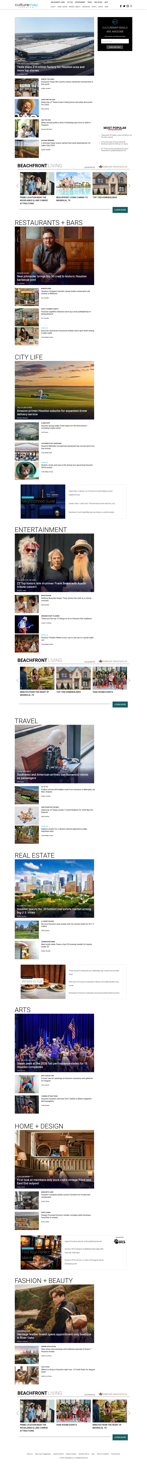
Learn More (120, 210)
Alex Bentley (45, 109)
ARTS (23, 1010)
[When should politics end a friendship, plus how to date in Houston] (27, 128)
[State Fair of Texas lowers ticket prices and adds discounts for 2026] (27, 108)
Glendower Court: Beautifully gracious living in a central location (91, 512)
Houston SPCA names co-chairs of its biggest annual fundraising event (84, 1262)
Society (53, 7)
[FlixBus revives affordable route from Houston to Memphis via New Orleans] (27, 795)
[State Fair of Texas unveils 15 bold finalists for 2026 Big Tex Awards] (27, 815)
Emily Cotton (21, 1187)
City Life (70, 2)
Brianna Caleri (21, 590)
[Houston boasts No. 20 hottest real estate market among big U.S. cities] (54, 889)
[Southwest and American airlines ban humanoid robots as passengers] (54, 754)
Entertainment (80, 2)
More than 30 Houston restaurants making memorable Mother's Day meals (94, 984)
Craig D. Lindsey (46, 623)
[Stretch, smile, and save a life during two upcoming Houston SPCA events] (27, 471)
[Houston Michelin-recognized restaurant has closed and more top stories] (27, 452)
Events (100, 7)
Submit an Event (58, 1454)
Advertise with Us (83, 1454)
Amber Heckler (46, 88)
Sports (94, 7)
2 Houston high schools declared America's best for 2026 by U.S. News (114, 143)
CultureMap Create (47, 337)
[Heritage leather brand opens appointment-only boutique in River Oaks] (54, 1314)
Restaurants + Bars (58, 2)
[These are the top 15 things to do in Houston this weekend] (27, 624)
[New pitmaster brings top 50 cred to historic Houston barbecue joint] (54, 256)
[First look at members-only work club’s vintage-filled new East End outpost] (54, 1160)
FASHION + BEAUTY (44, 1281)
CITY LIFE (29, 357)
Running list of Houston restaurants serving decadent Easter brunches (94, 993)
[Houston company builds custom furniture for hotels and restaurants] (27, 1200)
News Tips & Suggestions (43, 1454)
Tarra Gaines (21, 1071)
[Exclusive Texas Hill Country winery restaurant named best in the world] (27, 87)
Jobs (93, 1454)
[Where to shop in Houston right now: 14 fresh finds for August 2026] (27, 1375)
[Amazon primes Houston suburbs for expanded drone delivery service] (54, 391)
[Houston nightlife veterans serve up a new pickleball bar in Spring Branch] (27, 317)
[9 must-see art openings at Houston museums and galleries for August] (27, 1084)
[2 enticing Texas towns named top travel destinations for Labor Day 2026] (27, 149)
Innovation (86, 7)
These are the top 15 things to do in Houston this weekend (66, 618)
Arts (106, 2)
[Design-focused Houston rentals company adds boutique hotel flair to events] (27, 1221)
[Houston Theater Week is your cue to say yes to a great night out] (27, 643)
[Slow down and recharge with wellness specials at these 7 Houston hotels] (27, 1355)
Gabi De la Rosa (22, 1341)
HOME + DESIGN (39, 1126)
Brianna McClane (46, 129)
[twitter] (124, 6)
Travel (90, 2)
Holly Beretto (45, 930)
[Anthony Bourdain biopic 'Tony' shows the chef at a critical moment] (27, 604)
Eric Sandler (21, 283)
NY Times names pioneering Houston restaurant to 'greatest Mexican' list (114, 150)
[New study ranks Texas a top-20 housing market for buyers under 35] (27, 950)
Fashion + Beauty (75, 7)
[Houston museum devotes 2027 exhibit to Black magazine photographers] (27, 1104)
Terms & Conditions (103, 1454)
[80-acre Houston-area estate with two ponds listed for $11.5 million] (27, 930)
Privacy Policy (115, 1454)
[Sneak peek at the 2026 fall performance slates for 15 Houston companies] (54, 1043)
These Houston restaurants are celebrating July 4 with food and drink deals (94, 972)
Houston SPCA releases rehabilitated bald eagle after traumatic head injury (84, 1251)
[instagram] (128, 6)
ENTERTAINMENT (41, 530)
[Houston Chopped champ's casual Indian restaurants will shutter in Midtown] (27, 297)
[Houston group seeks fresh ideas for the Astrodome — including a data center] (27, 431)
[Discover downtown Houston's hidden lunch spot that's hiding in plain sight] (27, 336)
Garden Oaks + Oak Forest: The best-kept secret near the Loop (92, 503)
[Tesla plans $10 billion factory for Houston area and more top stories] (54, 47)
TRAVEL (26, 721)
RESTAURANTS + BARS (49, 223)
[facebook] (121, 6)
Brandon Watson (22, 418)
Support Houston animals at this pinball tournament (83, 1241)
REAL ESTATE (35, 855)
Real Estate (98, 2)
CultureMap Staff (22, 74)
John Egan (20, 782)
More (106, 7)
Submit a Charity (71, 1454)
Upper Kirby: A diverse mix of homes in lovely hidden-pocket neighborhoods (90, 493)
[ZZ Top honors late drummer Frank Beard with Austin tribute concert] (54, 563)
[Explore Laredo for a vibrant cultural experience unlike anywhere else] (27, 834)
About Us (30, 1454)
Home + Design (62, 7)
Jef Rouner (44, 432)
